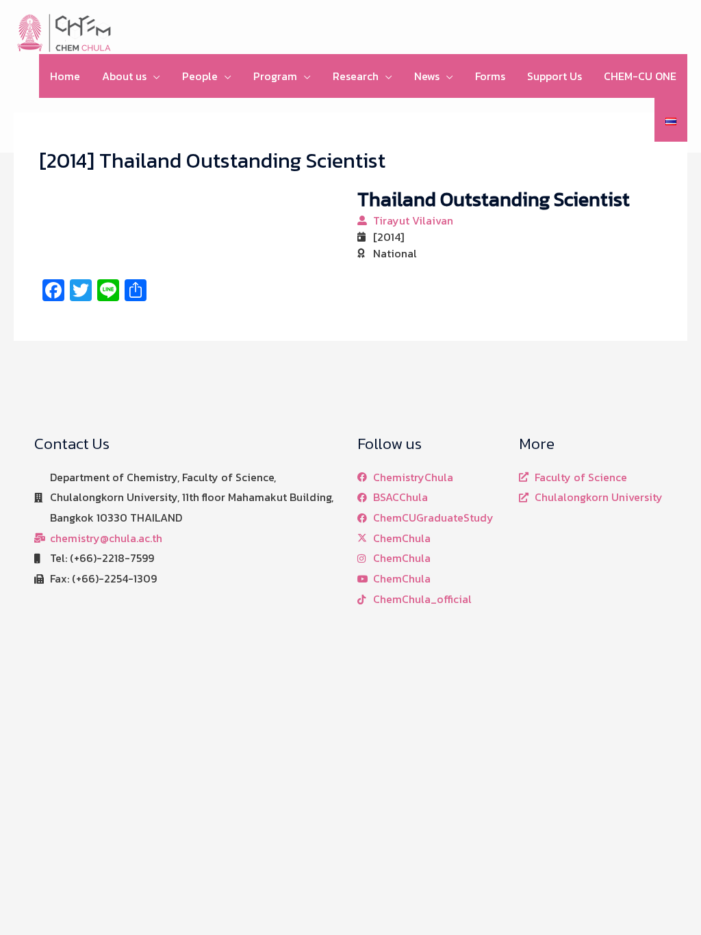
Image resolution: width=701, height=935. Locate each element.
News (426, 76)
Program (275, 76)
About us (124, 76)
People (200, 76)
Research (356, 76)
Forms (490, 76)
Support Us (554, 76)
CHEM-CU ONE (640, 76)
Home (65, 76)
